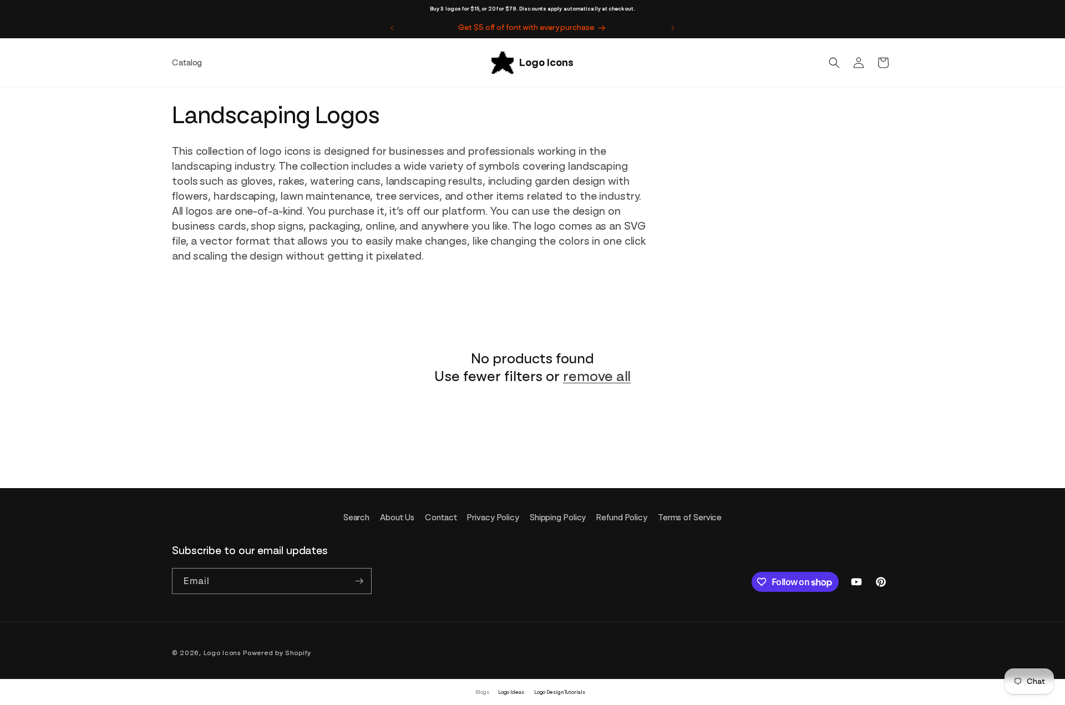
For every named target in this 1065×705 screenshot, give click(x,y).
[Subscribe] (359, 581)
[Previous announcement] (392, 27)
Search (356, 518)
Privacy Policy (493, 518)
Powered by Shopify (277, 653)
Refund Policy (621, 518)
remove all (597, 376)
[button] (834, 62)
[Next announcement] (673, 27)
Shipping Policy (558, 518)
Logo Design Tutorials (559, 692)
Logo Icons (222, 653)
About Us (397, 518)
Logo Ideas (511, 692)
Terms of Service (690, 518)
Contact (441, 518)
